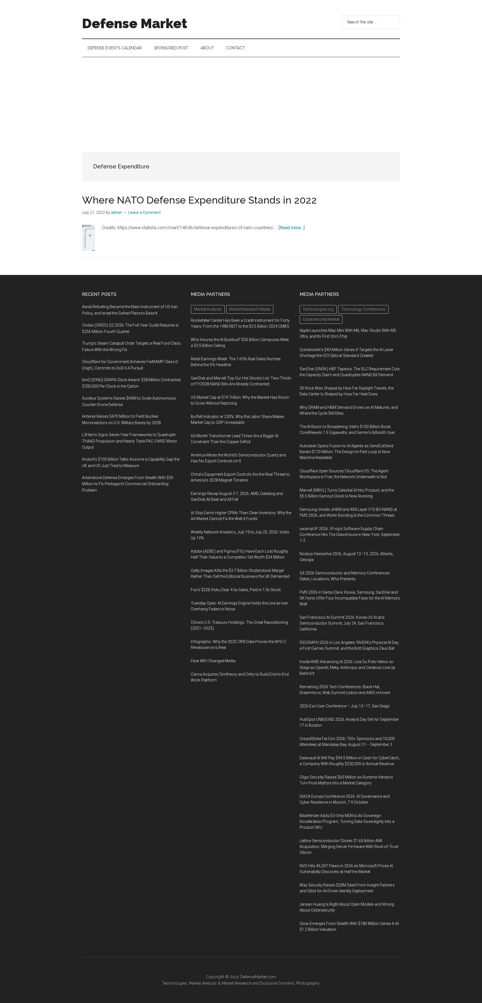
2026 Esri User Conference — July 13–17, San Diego (345, 706)
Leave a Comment (144, 212)
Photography (308, 983)
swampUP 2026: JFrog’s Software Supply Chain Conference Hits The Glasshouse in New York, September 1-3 (350, 534)
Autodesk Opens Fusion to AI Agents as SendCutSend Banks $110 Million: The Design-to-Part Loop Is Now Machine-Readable (346, 452)
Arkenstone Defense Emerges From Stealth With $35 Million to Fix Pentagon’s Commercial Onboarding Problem (127, 484)
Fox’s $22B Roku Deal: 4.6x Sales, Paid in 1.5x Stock (236, 590)
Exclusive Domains (277, 983)
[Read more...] (292, 227)
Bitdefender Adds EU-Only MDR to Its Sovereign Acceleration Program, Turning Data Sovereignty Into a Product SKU (347, 821)
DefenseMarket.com (258, 977)
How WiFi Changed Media (213, 661)
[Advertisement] (241, 99)
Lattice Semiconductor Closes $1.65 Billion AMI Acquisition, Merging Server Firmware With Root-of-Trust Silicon (349, 846)
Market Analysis (203, 983)
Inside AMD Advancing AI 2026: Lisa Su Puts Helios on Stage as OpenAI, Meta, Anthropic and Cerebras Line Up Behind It (347, 667)
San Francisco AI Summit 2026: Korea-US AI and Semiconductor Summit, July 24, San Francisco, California (342, 623)
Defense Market (134, 23)
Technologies (174, 983)
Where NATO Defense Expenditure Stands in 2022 (199, 200)
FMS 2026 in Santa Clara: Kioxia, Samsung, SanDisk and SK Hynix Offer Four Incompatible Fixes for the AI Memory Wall (350, 598)
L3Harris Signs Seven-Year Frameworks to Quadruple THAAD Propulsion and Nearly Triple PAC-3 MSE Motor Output (129, 441)
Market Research (237, 983)
